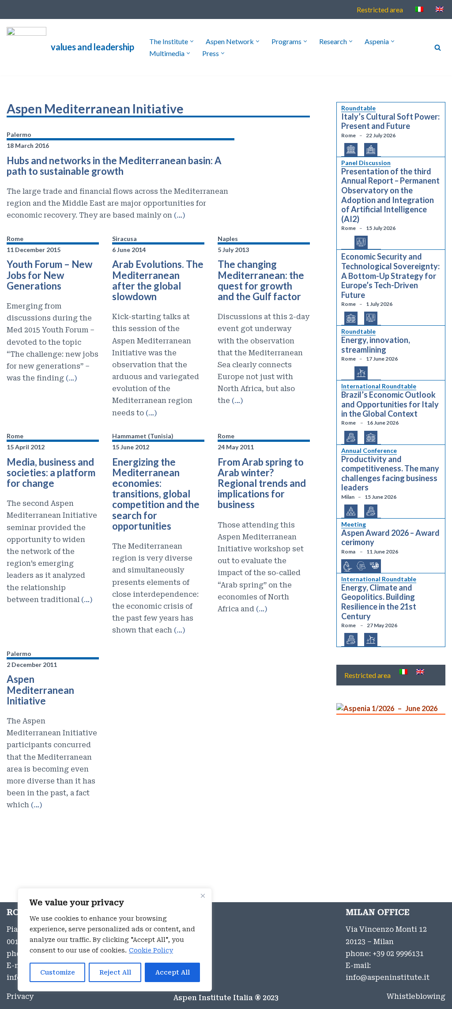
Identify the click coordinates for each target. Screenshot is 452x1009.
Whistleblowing (416, 996)
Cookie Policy (151, 950)
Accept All (172, 972)
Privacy (20, 996)
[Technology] (361, 242)
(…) (178, 215)
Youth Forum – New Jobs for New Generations (49, 274)
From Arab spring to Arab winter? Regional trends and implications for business (262, 483)
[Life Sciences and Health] (347, 566)
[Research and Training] (361, 566)
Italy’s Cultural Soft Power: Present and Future (390, 121)
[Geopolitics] (351, 319)
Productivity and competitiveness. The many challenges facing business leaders (390, 474)
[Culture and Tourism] (351, 149)
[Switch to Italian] (419, 9)
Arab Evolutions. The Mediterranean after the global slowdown (157, 280)
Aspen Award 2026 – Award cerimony (390, 537)
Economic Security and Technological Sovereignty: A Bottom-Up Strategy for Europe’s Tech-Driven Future (390, 275)
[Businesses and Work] (351, 511)
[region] (115, 939)
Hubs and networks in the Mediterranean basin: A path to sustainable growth (114, 165)
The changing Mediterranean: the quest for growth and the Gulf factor (261, 280)
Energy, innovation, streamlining (375, 344)
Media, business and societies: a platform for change (51, 472)
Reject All (115, 972)
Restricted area (380, 9)
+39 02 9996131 (398, 953)
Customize (57, 972)
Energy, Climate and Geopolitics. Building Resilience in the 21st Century (378, 602)
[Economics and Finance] (351, 438)
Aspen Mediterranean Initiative (40, 689)
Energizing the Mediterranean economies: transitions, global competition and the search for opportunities (156, 494)
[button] (191, 41)
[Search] (437, 47)
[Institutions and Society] (370, 150)
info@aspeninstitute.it (387, 977)
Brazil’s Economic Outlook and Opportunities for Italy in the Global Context (390, 404)
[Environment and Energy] (361, 373)
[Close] (202, 895)
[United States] (374, 565)
